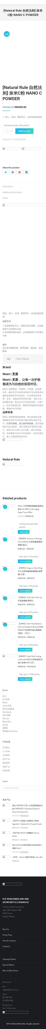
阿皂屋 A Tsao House (10, 731)
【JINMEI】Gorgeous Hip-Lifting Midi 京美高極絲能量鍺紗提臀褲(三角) (30, 571)
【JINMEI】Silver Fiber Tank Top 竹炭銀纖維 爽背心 (30, 599)
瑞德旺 (5, 728)
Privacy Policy (7, 935)
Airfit (4, 696)
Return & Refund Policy (10, 970)
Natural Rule (7, 721)
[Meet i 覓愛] (12, 156)
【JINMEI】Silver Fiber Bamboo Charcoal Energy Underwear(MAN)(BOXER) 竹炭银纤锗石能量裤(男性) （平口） (30, 628)
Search (40, 787)
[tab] (23, 185)
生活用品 (6, 747)
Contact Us (6, 946)
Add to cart (24, 131)
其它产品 (6, 759)
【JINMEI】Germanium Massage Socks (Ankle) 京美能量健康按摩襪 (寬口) (30, 541)
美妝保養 (22, 139)
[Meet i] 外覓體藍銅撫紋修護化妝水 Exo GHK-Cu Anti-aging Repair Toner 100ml (30, 509)
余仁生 (5, 724)
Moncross (6, 718)
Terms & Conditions (9, 941)
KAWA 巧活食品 (8, 709)
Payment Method (8, 965)
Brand (5, 198)
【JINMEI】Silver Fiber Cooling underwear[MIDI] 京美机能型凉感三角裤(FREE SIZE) (30, 659)
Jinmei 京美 (7, 705)
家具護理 (6, 763)
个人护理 (14, 139)
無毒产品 (6, 767)
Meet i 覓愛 (6, 715)
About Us (6, 929)
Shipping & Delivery (9, 959)
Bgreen (5, 702)
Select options (25, 561)
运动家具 (6, 755)
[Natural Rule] (31, 156)
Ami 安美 (6, 699)
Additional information (12, 192)
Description (8, 186)
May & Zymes (7, 712)
